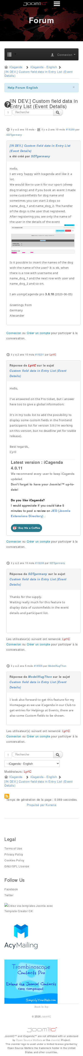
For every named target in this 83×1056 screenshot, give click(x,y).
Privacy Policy (13, 854)
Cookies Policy (14, 860)
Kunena (51, 805)
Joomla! (55, 1040)
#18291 (39, 354)
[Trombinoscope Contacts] (31, 981)
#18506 (38, 665)
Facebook (11, 889)
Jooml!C (41, 1028)
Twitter (9, 895)
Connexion (13, 333)
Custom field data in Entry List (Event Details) (38, 373)
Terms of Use (13, 848)
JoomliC (46, 1016)
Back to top (41, 1006)
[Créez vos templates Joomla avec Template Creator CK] (31, 908)
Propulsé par (36, 805)
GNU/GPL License (16, 866)
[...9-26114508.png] (43, 239)
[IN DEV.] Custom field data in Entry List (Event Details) (40, 148)
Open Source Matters (29, 1040)
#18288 (70, 129)
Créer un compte (38, 333)
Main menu (42, 4)
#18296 (39, 563)
